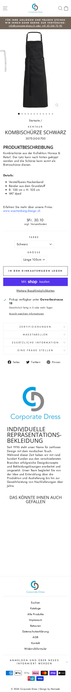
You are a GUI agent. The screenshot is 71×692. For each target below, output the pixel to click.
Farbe (34, 237)
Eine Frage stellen (36, 350)
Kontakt (35, 643)
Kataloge (35, 608)
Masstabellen (35, 334)
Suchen (35, 603)
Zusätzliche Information (35, 342)
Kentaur (35, 126)
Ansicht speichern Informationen (26, 313)
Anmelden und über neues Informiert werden (34, 662)
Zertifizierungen (35, 327)
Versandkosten (38, 224)
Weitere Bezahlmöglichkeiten (35, 291)
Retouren (35, 626)
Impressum (35, 620)
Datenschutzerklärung (35, 631)
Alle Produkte (35, 614)
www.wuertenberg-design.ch (22, 211)
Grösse (34, 252)
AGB (35, 637)
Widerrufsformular (35, 649)
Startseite (34, 120)
